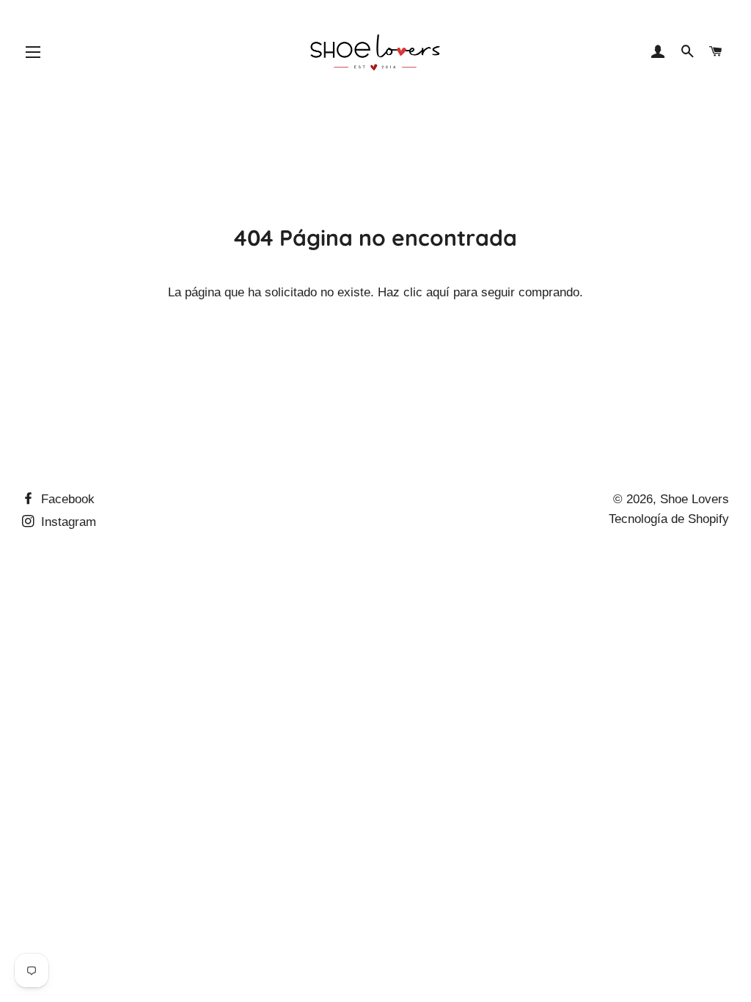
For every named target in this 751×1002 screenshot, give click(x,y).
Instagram (66, 522)
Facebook (66, 499)
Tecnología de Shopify (669, 519)
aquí (438, 292)
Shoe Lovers (694, 499)
